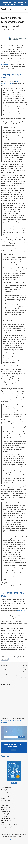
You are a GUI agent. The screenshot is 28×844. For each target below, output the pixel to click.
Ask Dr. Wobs (5, 796)
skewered (5, 44)
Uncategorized (5, 827)
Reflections (4, 820)
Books (3, 798)
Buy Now (14, 782)
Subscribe (21, 736)
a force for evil (21, 610)
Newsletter (4, 811)
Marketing (4, 807)
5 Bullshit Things (6, 787)
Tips (2, 822)
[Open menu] (25, 9)
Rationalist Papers (6, 818)
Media (9, 14)
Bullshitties (4, 801)
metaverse (5, 659)
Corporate (4, 14)
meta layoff (21, 656)
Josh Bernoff (6, 29)
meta (14, 656)
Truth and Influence (7, 825)
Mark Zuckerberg (6, 656)
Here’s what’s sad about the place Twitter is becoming (6, 670)
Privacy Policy (14, 840)
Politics (3, 816)
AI (1, 794)
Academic (4, 792)
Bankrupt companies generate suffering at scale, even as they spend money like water (21, 672)
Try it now (20, 4)
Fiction (3, 805)
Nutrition (4, 814)
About (3, 790)
